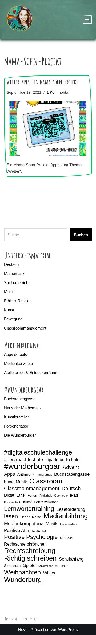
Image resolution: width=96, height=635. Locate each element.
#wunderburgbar (32, 466)
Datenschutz (31, 618)
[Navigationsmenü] (87, 19)
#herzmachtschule (23, 459)
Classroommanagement (25, 328)
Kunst (9, 310)
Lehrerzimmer (46, 502)
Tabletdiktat (45, 566)
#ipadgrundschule (62, 460)
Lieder (25, 517)
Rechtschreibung (29, 550)
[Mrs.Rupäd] (20, 20)
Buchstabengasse (19, 398)
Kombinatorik (12, 502)
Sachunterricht (16, 282)
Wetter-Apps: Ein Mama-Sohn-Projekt (42, 82)
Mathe (36, 517)
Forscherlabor (16, 426)
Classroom (45, 481)
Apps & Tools (15, 354)
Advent (71, 467)
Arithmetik (25, 474)
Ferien (32, 495)
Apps (9, 474)
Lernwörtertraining (29, 508)
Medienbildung (65, 516)
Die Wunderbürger (20, 435)
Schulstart (12, 566)
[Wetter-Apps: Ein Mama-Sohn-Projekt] (48, 129)
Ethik (21, 495)
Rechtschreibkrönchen (25, 544)
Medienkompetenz (23, 523)
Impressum (11, 618)
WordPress (68, 629)
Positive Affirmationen (25, 530)
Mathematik (14, 273)
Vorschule (62, 566)
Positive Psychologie (31, 537)
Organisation (68, 524)
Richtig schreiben (30, 558)
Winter (49, 573)
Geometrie (61, 495)
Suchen (81, 234)
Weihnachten (22, 572)
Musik (9, 291)
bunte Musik (15, 482)
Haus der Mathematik (23, 408)
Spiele (29, 565)
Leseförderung (71, 509)
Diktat (9, 495)
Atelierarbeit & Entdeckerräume (31, 372)
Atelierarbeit (44, 474)
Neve (22, 629)
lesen (11, 516)
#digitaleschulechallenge (38, 452)
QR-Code (66, 537)
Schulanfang (71, 559)
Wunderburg (23, 579)
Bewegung (13, 319)
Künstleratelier (16, 417)
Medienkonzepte (18, 363)
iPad (74, 495)
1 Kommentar (58, 92)
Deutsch (11, 264)
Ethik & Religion (17, 300)
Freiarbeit (45, 495)
